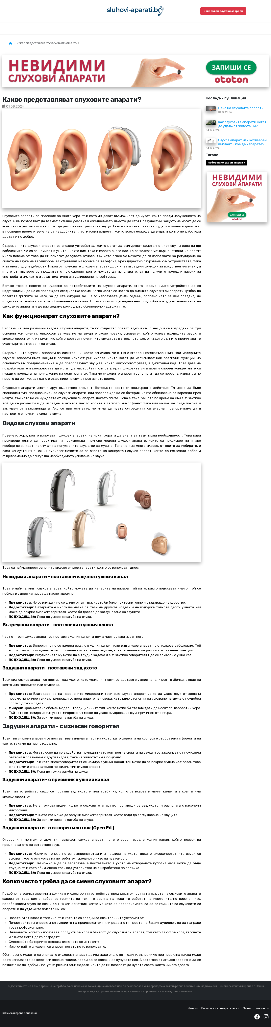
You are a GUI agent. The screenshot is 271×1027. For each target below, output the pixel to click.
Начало (193, 1008)
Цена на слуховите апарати (240, 108)
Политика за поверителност (220, 1008)
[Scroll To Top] (264, 1022)
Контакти (262, 1008)
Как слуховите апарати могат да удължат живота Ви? (242, 124)
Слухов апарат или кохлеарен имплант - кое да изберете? (242, 142)
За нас (247, 1008)
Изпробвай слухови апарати (223, 11)
